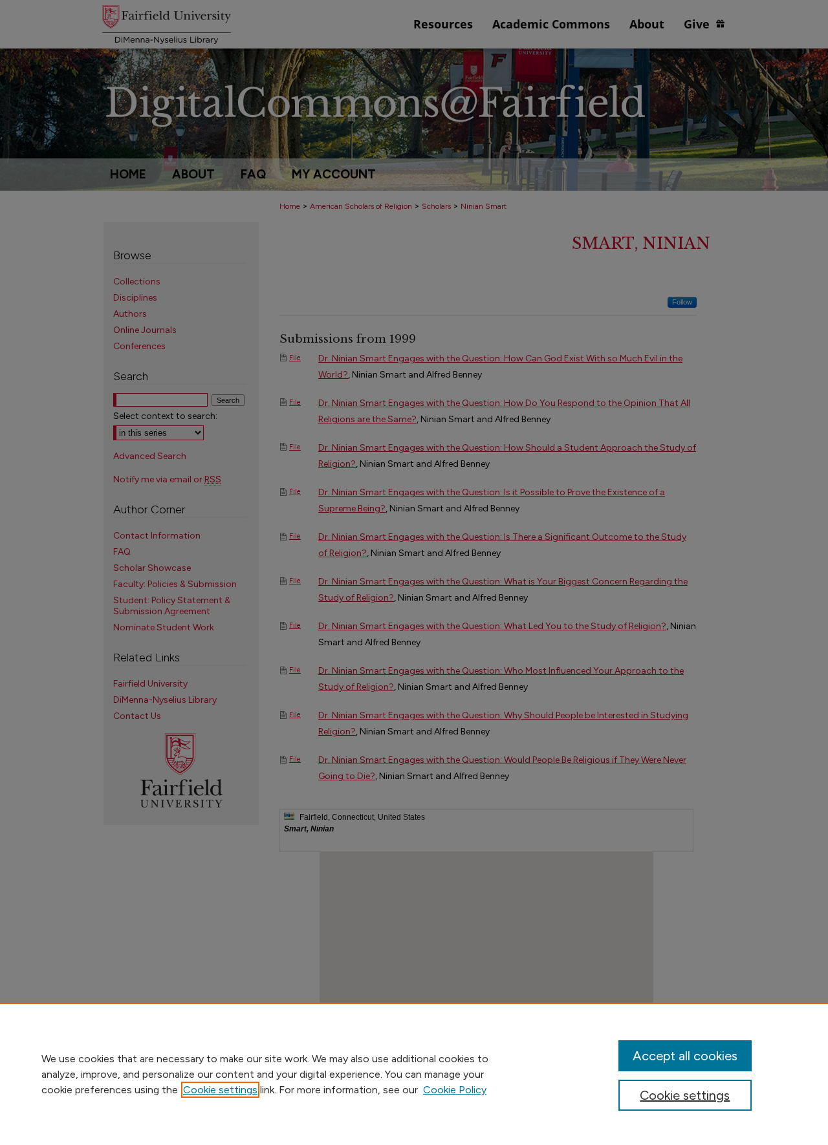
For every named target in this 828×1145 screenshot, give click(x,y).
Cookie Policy (454, 1090)
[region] (414, 1074)
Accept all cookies (685, 1056)
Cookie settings (220, 1090)
